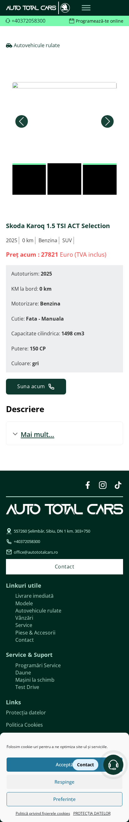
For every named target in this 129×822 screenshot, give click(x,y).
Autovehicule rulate (38, 610)
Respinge (64, 782)
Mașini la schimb (34, 679)
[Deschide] (86, 8)
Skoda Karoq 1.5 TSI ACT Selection (58, 225)
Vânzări (24, 617)
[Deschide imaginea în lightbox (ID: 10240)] (64, 120)
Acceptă (65, 764)
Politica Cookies (24, 724)
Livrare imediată (34, 595)
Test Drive (27, 687)
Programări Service (38, 665)
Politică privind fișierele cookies (43, 813)
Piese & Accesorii (35, 632)
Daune (23, 672)
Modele (24, 603)
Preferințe (64, 799)
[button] (21, 121)
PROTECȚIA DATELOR (92, 813)
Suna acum (31, 386)
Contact (24, 639)
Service (23, 625)
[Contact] (113, 765)
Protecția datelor (26, 712)
